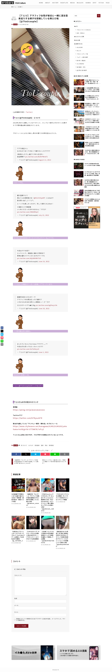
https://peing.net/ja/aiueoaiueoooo (29, 410)
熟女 (46, 445)
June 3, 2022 (43, 352)
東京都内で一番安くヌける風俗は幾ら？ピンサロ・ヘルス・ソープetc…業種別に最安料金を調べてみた (92, 105)
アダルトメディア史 (82, 54)
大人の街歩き (80, 64)
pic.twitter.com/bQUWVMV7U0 (29, 258)
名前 (15, 598)
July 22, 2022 (43, 215)
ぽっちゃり (24, 445)
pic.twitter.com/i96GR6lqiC (28, 212)
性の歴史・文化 (81, 67)
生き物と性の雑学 (82, 70)
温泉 (42, 445)
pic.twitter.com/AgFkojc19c (46, 305)
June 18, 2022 (43, 308)
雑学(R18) (79, 44)
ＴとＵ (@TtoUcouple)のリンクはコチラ (28, 386)
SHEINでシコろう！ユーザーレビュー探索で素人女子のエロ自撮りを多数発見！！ (92, 120)
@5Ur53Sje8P (39, 198)
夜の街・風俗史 (81, 60)
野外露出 (51, 445)
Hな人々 (79, 50)
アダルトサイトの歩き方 (84, 30)
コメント (18, 575)
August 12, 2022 (44, 160)
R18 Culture (20, 3)
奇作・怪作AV (81, 33)
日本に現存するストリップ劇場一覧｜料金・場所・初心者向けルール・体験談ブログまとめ (92, 81)
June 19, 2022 (43, 261)
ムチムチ (30, 445)
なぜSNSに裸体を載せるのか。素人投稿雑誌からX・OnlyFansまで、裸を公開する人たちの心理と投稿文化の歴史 (92, 152)
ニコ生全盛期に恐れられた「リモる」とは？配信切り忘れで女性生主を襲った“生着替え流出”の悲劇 (92, 89)
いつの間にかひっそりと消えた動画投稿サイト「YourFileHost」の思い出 (92, 97)
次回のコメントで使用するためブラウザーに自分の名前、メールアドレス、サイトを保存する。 (40, 619)
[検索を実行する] (98, 15)
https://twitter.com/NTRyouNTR (27, 418)
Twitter (29, 112)
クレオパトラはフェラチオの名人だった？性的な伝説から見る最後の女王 (92, 136)
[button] (16, 454)
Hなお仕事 (80, 47)
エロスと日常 (80, 36)
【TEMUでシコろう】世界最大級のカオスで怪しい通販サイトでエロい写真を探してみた (92, 128)
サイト (16, 612)
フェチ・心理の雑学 (82, 57)
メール (16, 605)
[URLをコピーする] (64, 454)
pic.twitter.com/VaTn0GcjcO (28, 349)
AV (77, 26)
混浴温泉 (37, 445)
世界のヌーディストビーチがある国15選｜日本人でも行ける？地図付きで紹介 (92, 113)
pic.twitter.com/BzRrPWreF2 (36, 157)
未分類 (15, 24)
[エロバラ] (7, 2)
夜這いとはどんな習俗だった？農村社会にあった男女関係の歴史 (92, 144)
